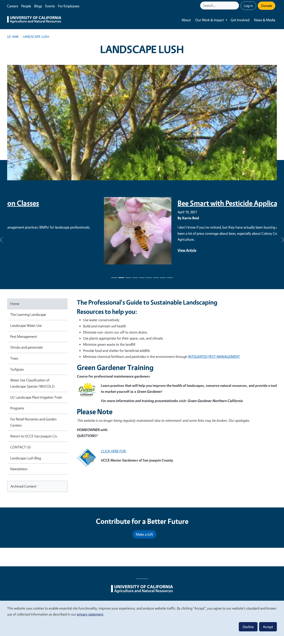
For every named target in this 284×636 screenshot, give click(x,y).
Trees (14, 358)
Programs (17, 408)
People (26, 6)
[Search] (236, 5)
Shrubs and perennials (26, 347)
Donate (266, 5)
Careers (12, 6)
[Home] (34, 20)
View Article (90, 250)
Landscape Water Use (26, 325)
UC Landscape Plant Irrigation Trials (36, 397)
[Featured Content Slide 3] (135, 277)
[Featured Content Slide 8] (170, 277)
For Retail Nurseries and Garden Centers (33, 422)
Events (50, 6)
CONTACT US (20, 447)
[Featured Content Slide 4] (142, 277)
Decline (248, 626)
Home (14, 303)
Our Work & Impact (209, 20)
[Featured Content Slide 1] (114, 277)
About (186, 20)
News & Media (264, 20)
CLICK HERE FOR (114, 451)
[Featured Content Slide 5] (149, 277)
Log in (248, 5)
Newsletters (18, 469)
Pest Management (23, 336)
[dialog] (142, 618)
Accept (268, 626)
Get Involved (240, 20)
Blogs (38, 6)
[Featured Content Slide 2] (128, 277)
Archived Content (23, 486)
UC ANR (12, 37)
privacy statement (90, 614)
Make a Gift (144, 534)
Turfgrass (17, 369)
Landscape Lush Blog (25, 458)
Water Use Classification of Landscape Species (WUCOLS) (32, 383)
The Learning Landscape (28, 314)
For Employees (68, 6)
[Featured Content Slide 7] (163, 277)
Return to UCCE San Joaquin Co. (34, 436)
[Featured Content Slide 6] (156, 277)
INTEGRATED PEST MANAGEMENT (214, 356)
